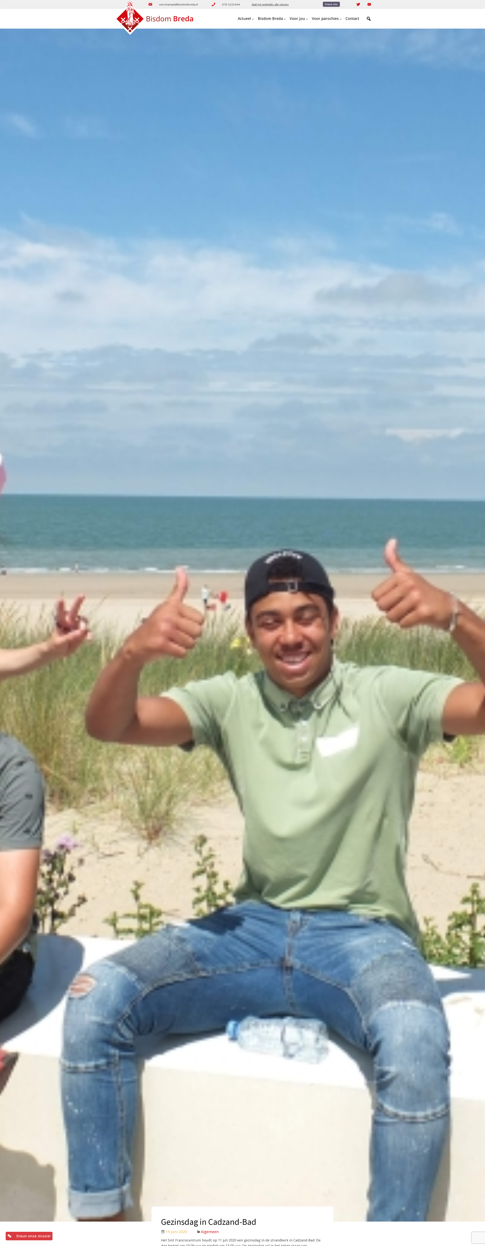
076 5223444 (231, 4)
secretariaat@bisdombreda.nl (178, 4)
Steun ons (331, 4)
